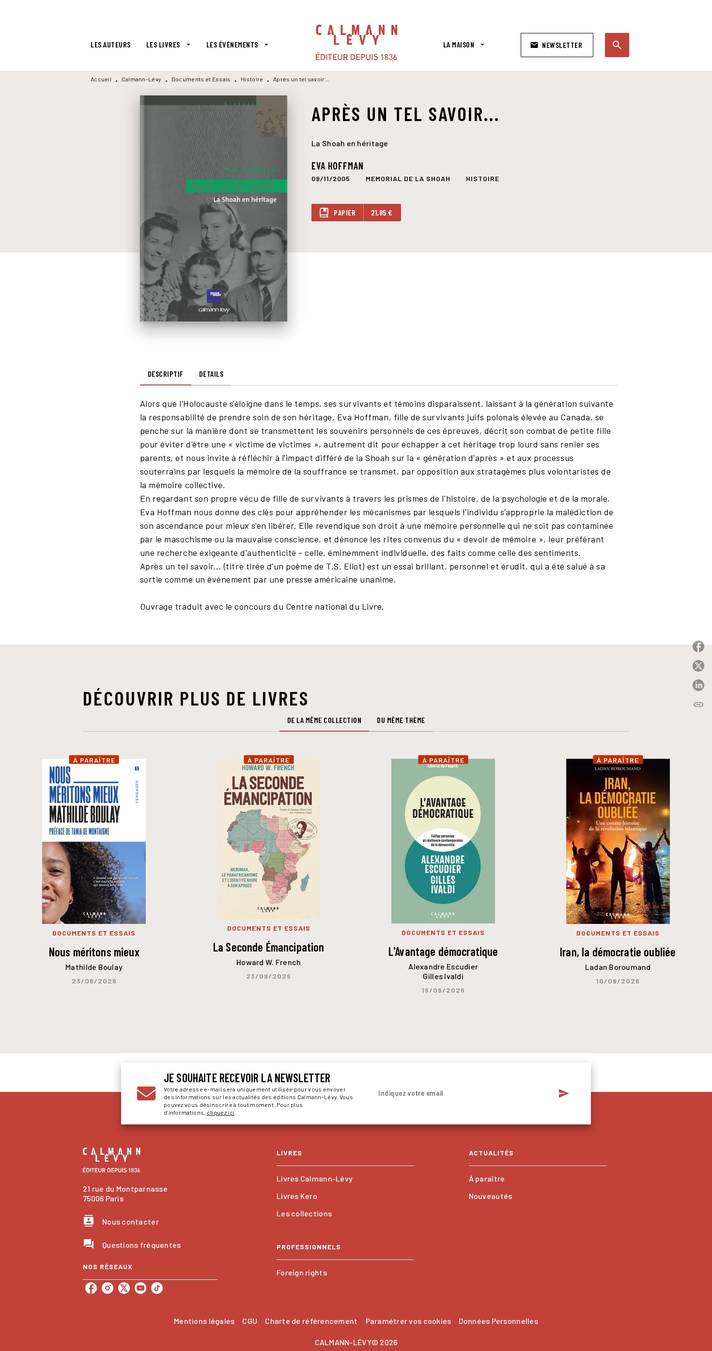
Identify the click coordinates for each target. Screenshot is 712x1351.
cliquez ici (220, 1112)
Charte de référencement (311, 1320)
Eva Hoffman (337, 165)
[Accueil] (356, 42)
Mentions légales (204, 1320)
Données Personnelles (498, 1320)
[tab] (111, 44)
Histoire (252, 79)
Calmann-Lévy (142, 79)
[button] (557, 45)
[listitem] (91, 1288)
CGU (249, 1320)
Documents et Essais (201, 79)
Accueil (101, 79)
